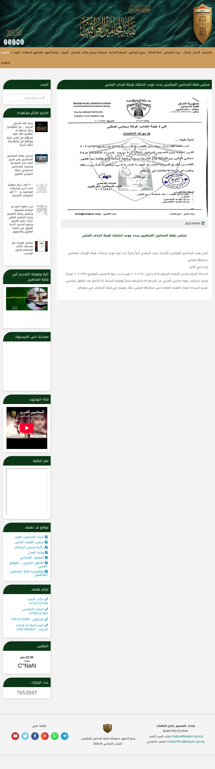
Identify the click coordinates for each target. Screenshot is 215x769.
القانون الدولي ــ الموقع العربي (29, 564)
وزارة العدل (36, 552)
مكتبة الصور (52, 52)
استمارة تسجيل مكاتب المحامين (89, 52)
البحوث (64, 52)
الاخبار (196, 52)
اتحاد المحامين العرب (30, 537)
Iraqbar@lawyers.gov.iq (187, 736)
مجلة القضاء (155, 52)
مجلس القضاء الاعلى (30, 542)
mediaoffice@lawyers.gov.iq (185, 741)
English (5, 63)
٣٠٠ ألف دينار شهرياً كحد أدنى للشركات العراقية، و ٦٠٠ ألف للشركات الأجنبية (20, 190)
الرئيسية (207, 52)
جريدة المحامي (172, 52)
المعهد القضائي (32, 557)
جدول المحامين (137, 52)
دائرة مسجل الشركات (29, 547)
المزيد (16, 52)
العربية (5, 52)
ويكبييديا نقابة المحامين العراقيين (29, 573)
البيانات (187, 52)
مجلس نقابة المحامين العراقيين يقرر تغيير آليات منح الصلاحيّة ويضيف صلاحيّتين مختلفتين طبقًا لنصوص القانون (20, 165)
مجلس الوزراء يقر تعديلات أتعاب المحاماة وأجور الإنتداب (22, 248)
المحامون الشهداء (32, 52)
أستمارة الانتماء (118, 52)
